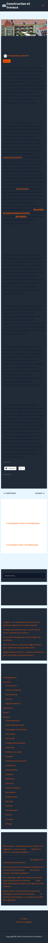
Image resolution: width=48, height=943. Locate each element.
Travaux (6, 717)
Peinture (9, 783)
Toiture (8, 814)
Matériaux (10, 779)
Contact (24, 918)
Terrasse (9, 806)
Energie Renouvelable (15, 743)
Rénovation (10, 792)
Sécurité (9, 801)
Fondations (10, 765)
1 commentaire (11, 545)
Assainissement (12, 720)
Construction (11, 685)
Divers (7, 61)
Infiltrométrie (11, 770)
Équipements (11, 694)
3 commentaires (12, 523)
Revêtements (11, 797)
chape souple (22, 188)
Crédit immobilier (13, 690)
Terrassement (11, 810)
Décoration (8, 708)
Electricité (10, 738)
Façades (9, 756)
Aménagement (10, 677)
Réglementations (13, 703)
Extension (9, 747)
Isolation (9, 774)
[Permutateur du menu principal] (43, 5)
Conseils (7, 682)
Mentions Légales (24, 922)
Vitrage (8, 823)
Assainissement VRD (14, 725)
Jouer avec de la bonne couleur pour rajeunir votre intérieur (23, 883)
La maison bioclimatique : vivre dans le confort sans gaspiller (23, 897)
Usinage (9, 819)
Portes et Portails (13, 788)
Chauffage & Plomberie (16, 729)
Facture (8, 699)
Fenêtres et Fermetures (15, 761)
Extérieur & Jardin (13, 752)
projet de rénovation (12, 157)
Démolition (10, 734)
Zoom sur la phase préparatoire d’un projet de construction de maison (21, 537)
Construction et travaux (18, 5)
